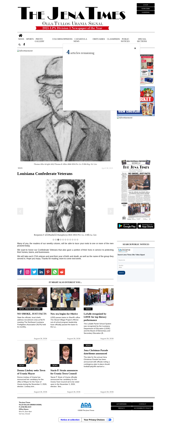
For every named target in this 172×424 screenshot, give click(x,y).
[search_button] (19, 45)
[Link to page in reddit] (61, 272)
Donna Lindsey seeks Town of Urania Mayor (31, 372)
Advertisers (121, 404)
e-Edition (145, 12)
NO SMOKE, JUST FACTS (31, 313)
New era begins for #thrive (64, 313)
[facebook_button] (24, 44)
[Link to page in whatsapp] (55, 272)
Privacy (121, 408)
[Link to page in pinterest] (48, 272)
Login (145, 5)
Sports (30, 39)
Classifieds (113, 39)
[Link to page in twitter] (34, 272)
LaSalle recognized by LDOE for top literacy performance (95, 316)
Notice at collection (70, 419)
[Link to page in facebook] (20, 272)
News (21, 39)
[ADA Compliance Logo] (86, 408)
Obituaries (99, 39)
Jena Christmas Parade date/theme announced (96, 352)
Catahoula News (80, 40)
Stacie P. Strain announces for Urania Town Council (64, 372)
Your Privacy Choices (94, 419)
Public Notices (125, 40)
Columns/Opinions (62, 39)
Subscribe (146, 9)
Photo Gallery (39, 40)
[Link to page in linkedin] (41, 272)
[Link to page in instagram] (27, 272)
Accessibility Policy (142, 408)
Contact (142, 404)
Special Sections (142, 40)
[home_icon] (20, 35)
